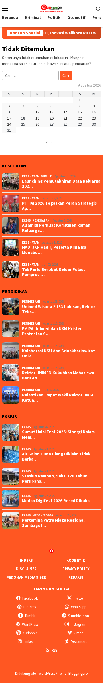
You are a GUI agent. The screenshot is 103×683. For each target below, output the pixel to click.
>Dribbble (30, 633)
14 (66, 112)
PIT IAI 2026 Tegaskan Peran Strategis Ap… (59, 206)
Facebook (30, 598)
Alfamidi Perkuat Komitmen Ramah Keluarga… (56, 228)
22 (80, 118)
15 (80, 112)
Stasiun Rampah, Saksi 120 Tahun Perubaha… (55, 478)
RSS (54, 650)
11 (23, 112)
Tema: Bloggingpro (73, 673)
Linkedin (30, 641)
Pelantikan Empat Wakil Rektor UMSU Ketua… (58, 397)
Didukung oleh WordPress (35, 673)
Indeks (26, 560)
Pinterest (30, 606)
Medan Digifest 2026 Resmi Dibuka (56, 500)
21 (66, 118)
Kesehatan (30, 176)
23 (94, 118)
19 (37, 118)
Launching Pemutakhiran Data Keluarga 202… (61, 184)
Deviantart (79, 641)
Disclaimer (26, 568)
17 (9, 118)
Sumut (46, 176)
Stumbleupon (78, 615)
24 (9, 124)
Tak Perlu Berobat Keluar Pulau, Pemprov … (53, 272)
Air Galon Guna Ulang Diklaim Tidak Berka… (56, 456)
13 (51, 112)
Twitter (78, 598)
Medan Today (42, 515)
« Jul (50, 141)
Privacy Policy (75, 568)
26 (37, 124)
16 (94, 112)
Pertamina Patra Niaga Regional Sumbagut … (53, 523)
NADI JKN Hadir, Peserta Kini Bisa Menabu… (54, 250)
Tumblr (30, 615)
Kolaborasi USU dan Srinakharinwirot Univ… (58, 353)
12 (37, 112)
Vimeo (79, 633)
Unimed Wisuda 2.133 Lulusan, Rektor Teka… (58, 309)
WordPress (30, 624)
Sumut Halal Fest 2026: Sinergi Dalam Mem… (58, 434)
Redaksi (75, 577)
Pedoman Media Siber (26, 577)
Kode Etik (75, 560)
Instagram (78, 624)
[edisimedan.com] (51, 7)
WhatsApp (78, 606)
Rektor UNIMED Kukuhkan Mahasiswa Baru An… (58, 375)
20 (51, 118)
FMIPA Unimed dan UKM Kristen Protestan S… (52, 331)
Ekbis (26, 220)
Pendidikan (31, 302)
